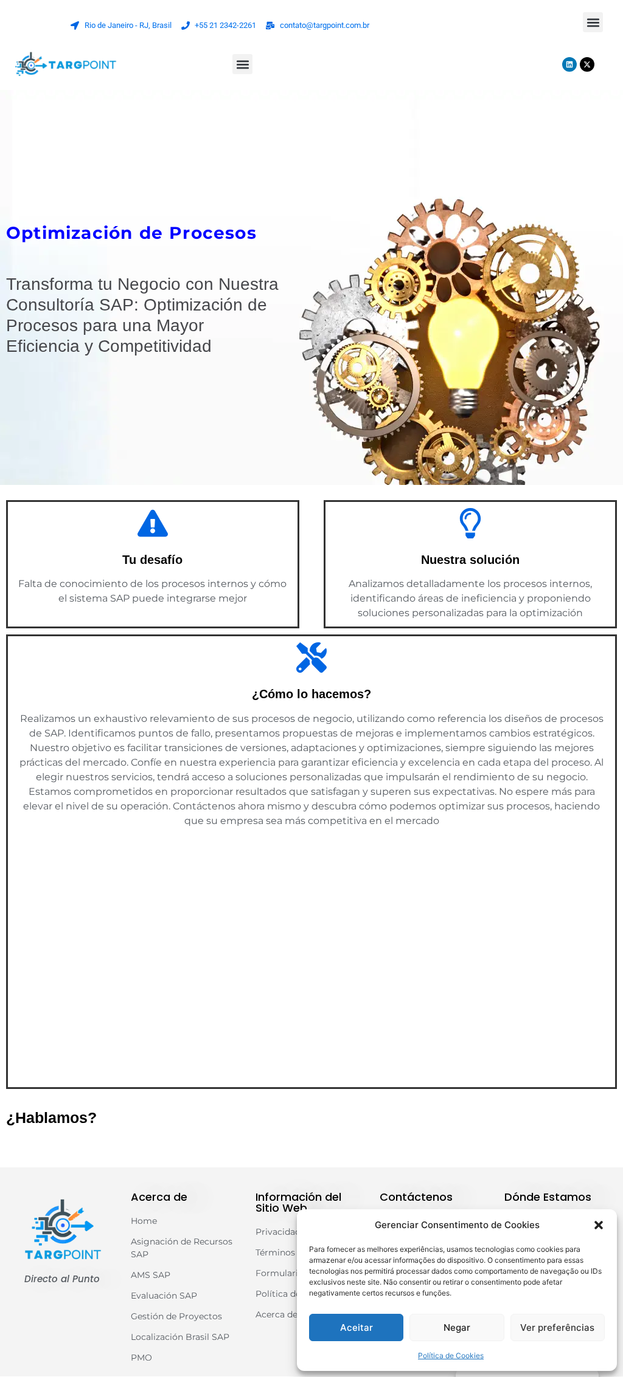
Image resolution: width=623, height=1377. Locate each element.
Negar (457, 1327)
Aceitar (356, 1327)
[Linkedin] (569, 64)
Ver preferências (557, 1327)
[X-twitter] (587, 64)
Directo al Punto (62, 1278)
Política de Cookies (451, 1355)
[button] (599, 1225)
